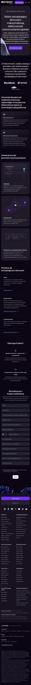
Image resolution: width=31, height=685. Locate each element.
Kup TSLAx (4, 594)
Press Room (19, 527)
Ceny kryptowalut (6, 544)
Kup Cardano (4, 579)
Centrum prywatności (6, 610)
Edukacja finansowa (22, 588)
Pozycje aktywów (20, 531)
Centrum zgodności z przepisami (8, 614)
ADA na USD (19, 559)
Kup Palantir (19, 579)
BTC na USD (19, 547)
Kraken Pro (7, 631)
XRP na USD (19, 551)
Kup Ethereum (5, 573)
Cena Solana (4, 557)
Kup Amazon (19, 577)
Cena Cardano (5, 555)
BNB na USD (19, 553)
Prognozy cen (4, 563)
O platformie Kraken (22, 514)
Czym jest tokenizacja (22, 597)
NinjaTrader (13, 631)
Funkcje (3, 514)
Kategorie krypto (5, 561)
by (4, 625)
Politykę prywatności (12, 471)
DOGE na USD (19, 557)
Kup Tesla (18, 573)
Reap (23, 636)
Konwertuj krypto (21, 544)
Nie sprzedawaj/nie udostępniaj (21, 612)
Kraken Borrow (5, 537)
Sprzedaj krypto (5, 519)
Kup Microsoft (20, 581)
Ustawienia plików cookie (7, 612)
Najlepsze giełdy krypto (22, 603)
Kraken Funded (5, 539)
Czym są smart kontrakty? (23, 593)
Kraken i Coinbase (21, 605)
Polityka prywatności (17, 610)
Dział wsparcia (20, 535)
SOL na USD (19, 555)
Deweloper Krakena (21, 525)
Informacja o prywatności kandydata (19, 618)
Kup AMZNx (4, 600)
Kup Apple (19, 575)
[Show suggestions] (28, 425)
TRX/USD (18, 561)
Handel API (4, 531)
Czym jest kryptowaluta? (22, 591)
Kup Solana (4, 581)
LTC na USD (19, 563)
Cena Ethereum (5, 549)
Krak (2, 641)
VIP (23, 631)
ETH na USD (19, 549)
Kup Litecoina (4, 583)
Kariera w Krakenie (21, 521)
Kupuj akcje (20, 568)
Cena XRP (3, 553)
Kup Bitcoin (4, 571)
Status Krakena (20, 533)
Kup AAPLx (4, 596)
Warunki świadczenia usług (7, 616)
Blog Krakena (19, 523)
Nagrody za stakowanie (7, 533)
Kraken (2, 631)
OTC (9, 641)
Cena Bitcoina (4, 547)
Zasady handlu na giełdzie (20, 616)
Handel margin (5, 521)
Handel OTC (4, 527)
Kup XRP (3, 577)
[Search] (26, 2)
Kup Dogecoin (5, 575)
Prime (5, 641)
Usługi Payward (4, 636)
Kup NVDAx (4, 592)
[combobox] (14, 425)
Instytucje (3, 529)
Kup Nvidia (19, 571)
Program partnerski (21, 529)
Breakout (19, 631)
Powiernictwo (14, 641)
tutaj (9, 657)
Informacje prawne (5, 618)
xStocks (11, 636)
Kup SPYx (3, 598)
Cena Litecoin (4, 559)
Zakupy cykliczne (5, 535)
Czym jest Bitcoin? (21, 595)
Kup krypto (4, 517)
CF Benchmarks (17, 636)
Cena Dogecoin (5, 551)
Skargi (18, 537)
